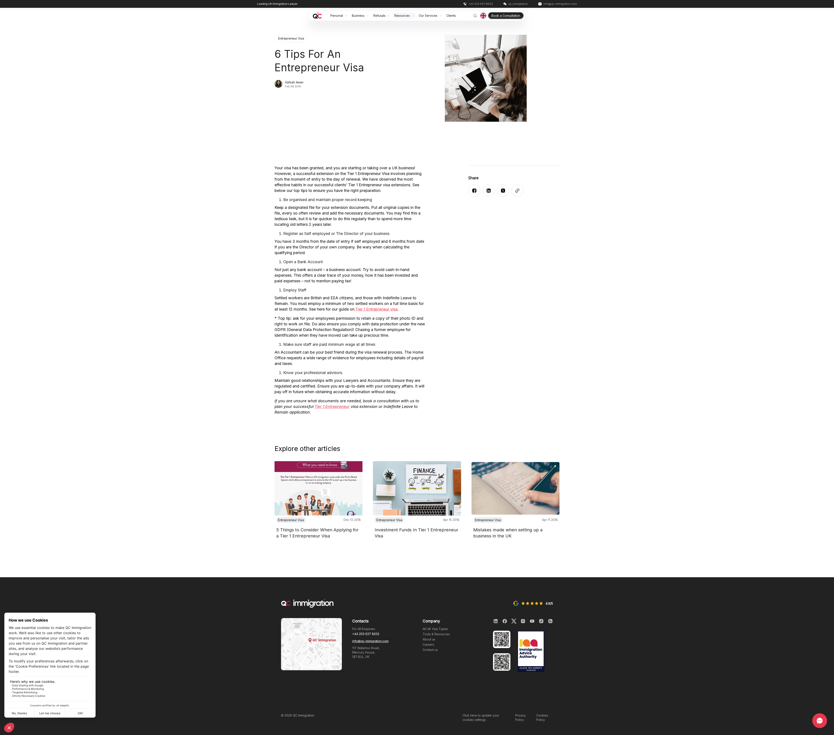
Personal (337, 15)
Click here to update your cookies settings (480, 717)
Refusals (379, 15)
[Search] (475, 15)
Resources (402, 15)
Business (358, 15)
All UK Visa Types (435, 629)
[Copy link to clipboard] (517, 191)
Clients (451, 15)
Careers (428, 644)
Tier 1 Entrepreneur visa (375, 309)
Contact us (430, 650)
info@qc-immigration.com (370, 641)
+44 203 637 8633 (365, 634)
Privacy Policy (520, 717)
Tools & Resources (436, 634)
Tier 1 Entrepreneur (332, 406)
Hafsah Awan (294, 82)
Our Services (428, 15)
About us (429, 639)
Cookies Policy (542, 717)
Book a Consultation (505, 15)
